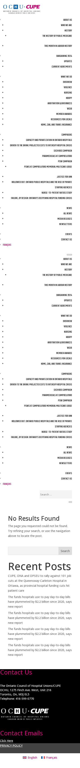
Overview (67, 82)
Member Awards (64, 114)
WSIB (69, 109)
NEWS (69, 208)
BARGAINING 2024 (64, 56)
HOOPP (69, 98)
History (68, 31)
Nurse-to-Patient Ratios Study (57, 193)
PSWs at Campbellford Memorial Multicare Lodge (48, 167)
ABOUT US (67, 20)
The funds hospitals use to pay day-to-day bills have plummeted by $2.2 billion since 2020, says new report (40, 602)
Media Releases (64, 219)
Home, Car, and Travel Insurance (56, 125)
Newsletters (65, 224)
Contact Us (66, 240)
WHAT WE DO (66, 77)
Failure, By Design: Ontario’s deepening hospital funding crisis (41, 198)
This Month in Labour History (58, 46)
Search (65, 551)
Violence (68, 88)
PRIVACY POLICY (11, 745)
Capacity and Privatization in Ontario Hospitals (49, 140)
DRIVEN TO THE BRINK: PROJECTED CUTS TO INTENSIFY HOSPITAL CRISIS (41, 146)
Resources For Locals (61, 120)
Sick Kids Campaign (63, 151)
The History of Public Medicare (57, 36)
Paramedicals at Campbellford (57, 156)
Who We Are (66, 25)
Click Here (6, 741)
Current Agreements (62, 67)
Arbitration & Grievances (60, 104)
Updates (68, 61)
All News (68, 214)
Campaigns (67, 135)
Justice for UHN (64, 177)
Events (68, 234)
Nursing (68, 93)
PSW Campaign (65, 162)
